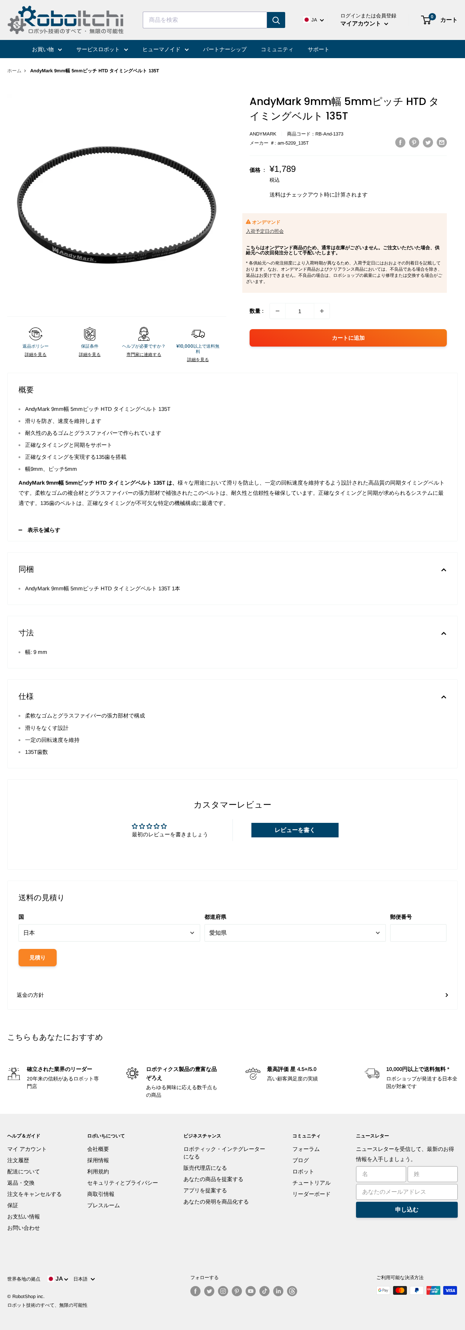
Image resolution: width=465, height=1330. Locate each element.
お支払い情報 (23, 1216)
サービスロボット (98, 49)
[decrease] (277, 311)
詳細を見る (35, 354)
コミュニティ (277, 49)
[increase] (321, 311)
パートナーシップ (225, 49)
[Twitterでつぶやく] (428, 142)
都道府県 (215, 917)
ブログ (300, 1160)
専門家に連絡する (143, 354)
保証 (12, 1205)
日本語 (81, 1279)
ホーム (14, 70)
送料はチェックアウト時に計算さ (310, 194)
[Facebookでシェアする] (400, 142)
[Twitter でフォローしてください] (209, 1291)
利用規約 (98, 1171)
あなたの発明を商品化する (216, 1201)
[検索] (276, 20)
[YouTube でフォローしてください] (251, 1291)
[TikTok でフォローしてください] (264, 1291)
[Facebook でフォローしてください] (195, 1291)
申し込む (406, 1209)
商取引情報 (100, 1194)
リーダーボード (311, 1194)
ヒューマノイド (162, 49)
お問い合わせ (23, 1228)
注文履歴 (18, 1160)
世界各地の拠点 (23, 1279)
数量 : (257, 311)
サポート (318, 49)
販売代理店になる (205, 1168)
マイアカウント (361, 23)
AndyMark (263, 134)
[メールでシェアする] (442, 142)
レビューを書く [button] (295, 830)
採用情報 (98, 1160)
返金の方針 (30, 995)
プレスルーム (103, 1205)
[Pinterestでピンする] (414, 142)
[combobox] (205, 20)
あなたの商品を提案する (213, 1179)
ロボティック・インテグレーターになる (224, 1153)
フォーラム (306, 1149)
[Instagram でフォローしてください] (223, 1291)
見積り (37, 957)
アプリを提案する (205, 1190)
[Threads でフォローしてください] (292, 1291)
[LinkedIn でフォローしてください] (278, 1291)
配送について (23, 1171)
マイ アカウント (27, 1149)
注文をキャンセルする (34, 1194)
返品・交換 (21, 1183)
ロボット (303, 1171)
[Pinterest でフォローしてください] (237, 1291)
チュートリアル (311, 1183)
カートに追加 (348, 338)
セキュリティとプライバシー (122, 1183)
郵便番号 (401, 917)
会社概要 (98, 1149)
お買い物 (43, 49)
